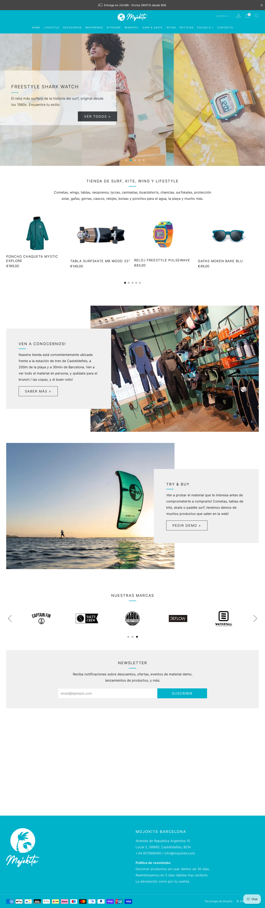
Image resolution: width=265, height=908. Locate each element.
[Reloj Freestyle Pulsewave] (164, 235)
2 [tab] (131, 160)
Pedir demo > (186, 525)
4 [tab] (139, 160)
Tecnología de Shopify (218, 901)
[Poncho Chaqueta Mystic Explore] (36, 233)
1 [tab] (126, 160)
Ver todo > (99, 116)
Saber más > (38, 391)
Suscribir (182, 693)
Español (223, 16)
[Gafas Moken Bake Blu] (228, 235)
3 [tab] (135, 160)
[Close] (261, 5)
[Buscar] (257, 16)
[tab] (125, 283)
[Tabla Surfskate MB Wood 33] (100, 235)
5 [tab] (144, 160)
